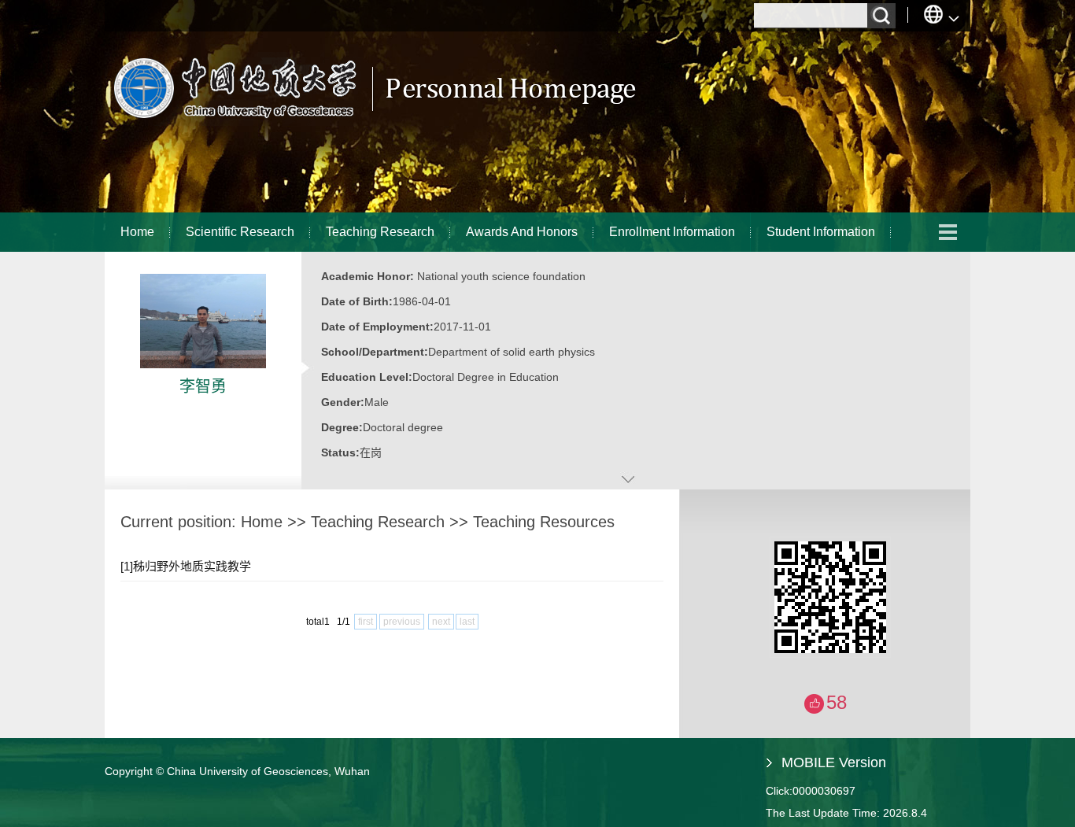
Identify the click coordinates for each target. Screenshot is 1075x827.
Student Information (821, 231)
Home (137, 231)
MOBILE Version (833, 762)
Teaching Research (380, 231)
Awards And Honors (522, 231)
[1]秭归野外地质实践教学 (185, 566)
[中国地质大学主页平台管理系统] (373, 122)
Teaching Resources (544, 521)
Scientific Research (240, 231)
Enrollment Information (672, 231)
